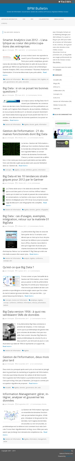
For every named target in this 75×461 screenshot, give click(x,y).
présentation (42, 303)
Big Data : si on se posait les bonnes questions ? (25, 89)
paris (20, 82)
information (42, 124)
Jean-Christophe (9, 50)
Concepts (8, 170)
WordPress (69, 456)
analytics (26, 79)
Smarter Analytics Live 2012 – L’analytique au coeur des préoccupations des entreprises (25, 43)
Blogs (55, 83)
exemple (6, 261)
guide (36, 124)
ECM (24, 19)
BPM (32, 19)
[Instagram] (66, 1)
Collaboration (44, 19)
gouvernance (11, 82)
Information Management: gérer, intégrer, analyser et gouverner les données (26, 397)
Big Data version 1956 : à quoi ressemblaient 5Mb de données (24, 313)
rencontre (26, 82)
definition (29, 170)
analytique (33, 79)
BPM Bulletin (37, 8)
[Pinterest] (68, 1)
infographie (44, 210)
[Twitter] (59, 1)
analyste (26, 258)
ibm (17, 82)
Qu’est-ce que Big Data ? (18, 267)
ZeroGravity (67, 451)
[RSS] (70, 1)
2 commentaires (35, 271)
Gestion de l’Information (9, 19)
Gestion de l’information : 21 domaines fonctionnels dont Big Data (25, 132)
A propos (4, 23)
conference (39, 258)
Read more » (14, 120)
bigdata (43, 79)
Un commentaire (34, 183)
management (42, 439)
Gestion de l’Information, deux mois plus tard (26, 358)
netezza (34, 303)
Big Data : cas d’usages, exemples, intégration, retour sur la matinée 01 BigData (26, 219)
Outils (55, 108)
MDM (5, 441)
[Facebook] (61, 1)
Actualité (8, 387)
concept (22, 170)
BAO (39, 79)
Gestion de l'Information (13, 79)
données (32, 210)
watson (5, 305)
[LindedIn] (63, 1)
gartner (38, 210)
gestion (35, 170)
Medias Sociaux (59, 19)
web (39, 387)
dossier (31, 124)
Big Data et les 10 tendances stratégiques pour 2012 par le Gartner (25, 177)
